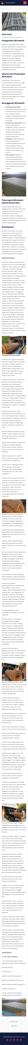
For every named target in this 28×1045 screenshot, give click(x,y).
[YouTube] (21, 1040)
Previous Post (14, 1021)
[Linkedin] (17, 1040)
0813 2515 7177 (8, 971)
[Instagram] (14, 1040)
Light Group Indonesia (10, 2)
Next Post (14, 1026)
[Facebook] (7, 1040)
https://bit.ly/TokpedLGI (15, 995)
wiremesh (5, 37)
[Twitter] (11, 1040)
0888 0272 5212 (8, 967)
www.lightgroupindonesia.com (15, 980)
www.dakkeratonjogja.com (14, 976)
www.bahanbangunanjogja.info (16, 984)
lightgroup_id (12, 988)
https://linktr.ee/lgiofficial (14, 993)
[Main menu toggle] (25, 2)
